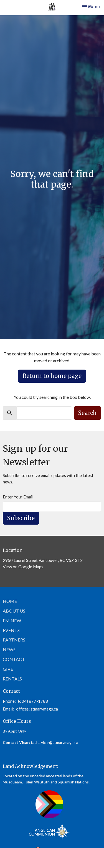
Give (8, 669)
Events (11, 630)
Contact (14, 659)
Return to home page (52, 375)
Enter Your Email (18, 496)
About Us (14, 610)
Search (87, 412)
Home (10, 601)
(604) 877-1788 (33, 701)
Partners (14, 639)
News (9, 649)
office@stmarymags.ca (37, 708)
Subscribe (21, 518)
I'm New (12, 620)
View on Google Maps (23, 566)
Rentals (12, 678)
